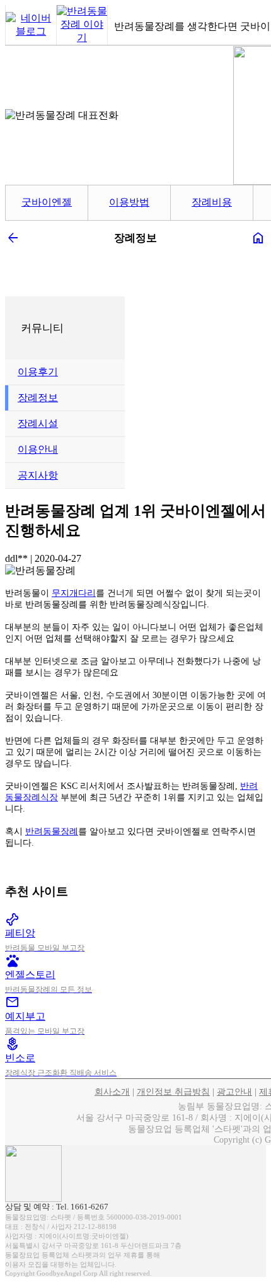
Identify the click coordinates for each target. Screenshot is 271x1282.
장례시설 (38, 423)
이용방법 (129, 202)
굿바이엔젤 (46, 202)
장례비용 (212, 202)
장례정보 (38, 397)
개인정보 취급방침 (173, 1092)
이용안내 (38, 449)
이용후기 (38, 371)
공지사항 (38, 475)
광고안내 (234, 1092)
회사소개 (112, 1092)
